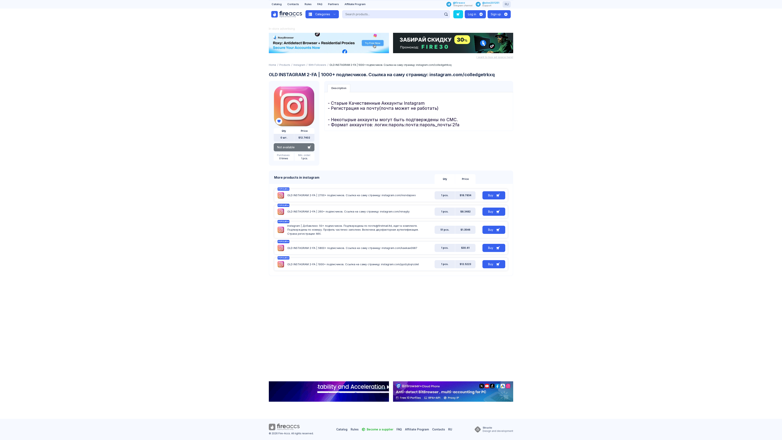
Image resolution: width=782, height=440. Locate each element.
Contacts (293, 4)
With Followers (317, 64)
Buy (490, 195)
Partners (333, 4)
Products (284, 64)
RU (507, 4)
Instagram (299, 64)
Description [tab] (338, 88)
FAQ (319, 4)
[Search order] (458, 14)
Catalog (277, 4)
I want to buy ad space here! (495, 57)
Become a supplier (380, 429)
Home (272, 64)
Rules (308, 4)
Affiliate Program (355, 4)
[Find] (446, 14)
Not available (286, 147)
